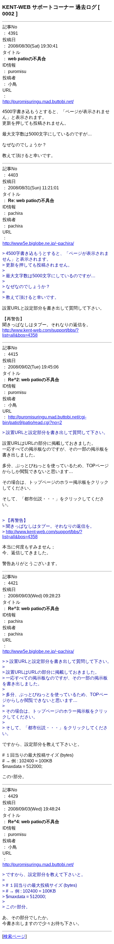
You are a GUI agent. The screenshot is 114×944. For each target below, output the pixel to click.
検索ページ (14, 936)
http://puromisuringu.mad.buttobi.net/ (38, 101)
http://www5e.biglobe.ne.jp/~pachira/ (38, 243)
